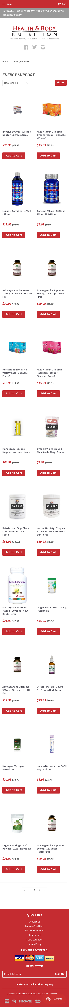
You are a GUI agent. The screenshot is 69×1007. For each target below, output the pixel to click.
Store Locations (34, 939)
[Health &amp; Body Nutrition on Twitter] (34, 48)
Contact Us (34, 921)
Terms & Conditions (34, 926)
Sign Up (60, 974)
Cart (64, 4)
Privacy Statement (34, 930)
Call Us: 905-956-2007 (25, 11)
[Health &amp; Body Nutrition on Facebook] (26, 48)
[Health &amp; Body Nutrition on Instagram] (43, 48)
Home (5, 61)
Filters (61, 82)
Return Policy (34, 944)
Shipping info (34, 935)
